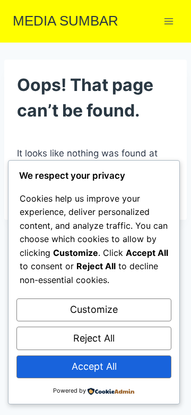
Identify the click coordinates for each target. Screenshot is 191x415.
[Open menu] (168, 21)
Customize (94, 309)
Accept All (94, 366)
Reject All (94, 338)
